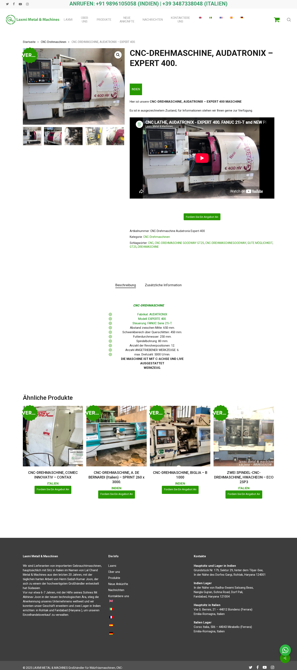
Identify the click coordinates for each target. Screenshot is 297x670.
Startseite (29, 42)
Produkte (114, 578)
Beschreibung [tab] (125, 285)
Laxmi (112, 566)
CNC (151, 243)
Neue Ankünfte (118, 584)
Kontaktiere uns (118, 596)
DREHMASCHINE (148, 246)
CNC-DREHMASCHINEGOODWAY (225, 243)
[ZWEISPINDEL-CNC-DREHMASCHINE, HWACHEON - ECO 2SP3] (244, 436)
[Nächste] (118, 136)
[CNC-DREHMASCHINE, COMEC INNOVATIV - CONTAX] (53, 436)
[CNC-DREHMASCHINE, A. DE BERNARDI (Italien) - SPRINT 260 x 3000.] (116, 436)
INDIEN (136, 89)
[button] (118, 54)
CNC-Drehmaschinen (53, 42)
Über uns (114, 572)
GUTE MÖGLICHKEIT (260, 243)
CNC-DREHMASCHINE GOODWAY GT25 (179, 243)
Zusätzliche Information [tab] (163, 285)
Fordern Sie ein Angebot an (202, 216)
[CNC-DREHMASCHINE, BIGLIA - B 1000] (180, 436)
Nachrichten (116, 590)
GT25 (133, 246)
